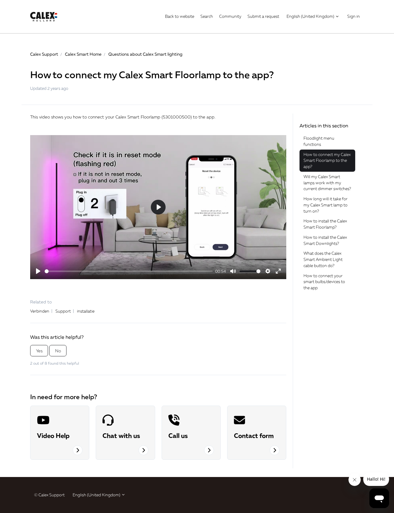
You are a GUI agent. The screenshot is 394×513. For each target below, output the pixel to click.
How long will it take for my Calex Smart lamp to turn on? (326, 204)
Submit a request (263, 16)
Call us (178, 435)
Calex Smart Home (83, 54)
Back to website (179, 16)
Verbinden (39, 311)
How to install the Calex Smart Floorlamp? (325, 224)
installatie (85, 311)
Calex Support (44, 54)
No (58, 350)
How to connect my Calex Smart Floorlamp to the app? (327, 160)
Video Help (53, 435)
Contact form (254, 435)
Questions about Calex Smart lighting (145, 54)
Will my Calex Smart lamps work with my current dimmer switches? (327, 182)
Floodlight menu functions (319, 141)
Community (230, 16)
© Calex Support (49, 494)
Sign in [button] (353, 16)
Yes (39, 350)
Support (63, 311)
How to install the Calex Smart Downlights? (325, 240)
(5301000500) (177, 116)
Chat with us (121, 435)
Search (206, 16)
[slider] (129, 271)
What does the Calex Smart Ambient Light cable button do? (323, 259)
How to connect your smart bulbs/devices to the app (324, 281)
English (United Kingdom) (311, 16)
